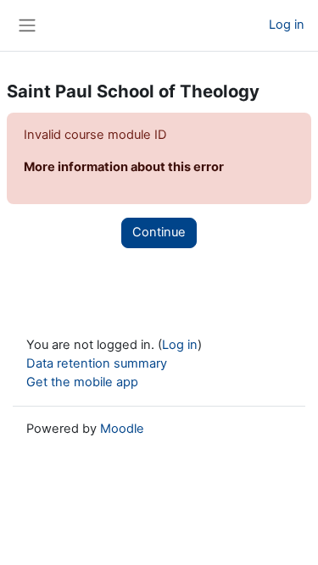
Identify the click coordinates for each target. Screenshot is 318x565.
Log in (286, 24)
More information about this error (124, 166)
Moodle (122, 428)
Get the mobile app (82, 382)
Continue (159, 232)
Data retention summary (96, 363)
